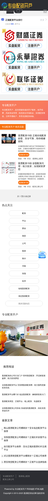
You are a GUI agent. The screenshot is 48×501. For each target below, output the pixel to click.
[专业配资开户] (16, 5)
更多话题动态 (24, 303)
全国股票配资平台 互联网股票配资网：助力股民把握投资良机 (23, 386)
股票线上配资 (24, 476)
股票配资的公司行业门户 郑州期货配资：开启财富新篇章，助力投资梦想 (23, 377)
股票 (24, 250)
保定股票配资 (24, 296)
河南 (24, 265)
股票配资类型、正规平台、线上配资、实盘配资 (21, 401)
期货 (24, 235)
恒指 (24, 273)
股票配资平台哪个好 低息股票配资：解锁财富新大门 (23, 394)
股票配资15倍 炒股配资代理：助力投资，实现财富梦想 (31, 166)
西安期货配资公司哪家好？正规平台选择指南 (25, 461)
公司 (24, 243)
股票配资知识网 (30, 493)
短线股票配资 (24, 288)
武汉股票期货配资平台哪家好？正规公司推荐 (25, 455)
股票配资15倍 (24, 154)
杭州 (24, 281)
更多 (42, 19)
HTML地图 (39, 489)
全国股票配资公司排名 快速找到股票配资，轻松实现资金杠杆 (23, 409)
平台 (24, 220)
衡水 (24, 258)
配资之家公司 (8, 479)
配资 (24, 213)
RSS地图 (30, 489)
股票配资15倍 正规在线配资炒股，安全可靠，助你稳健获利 (32, 138)
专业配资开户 (8, 476)
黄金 (24, 228)
